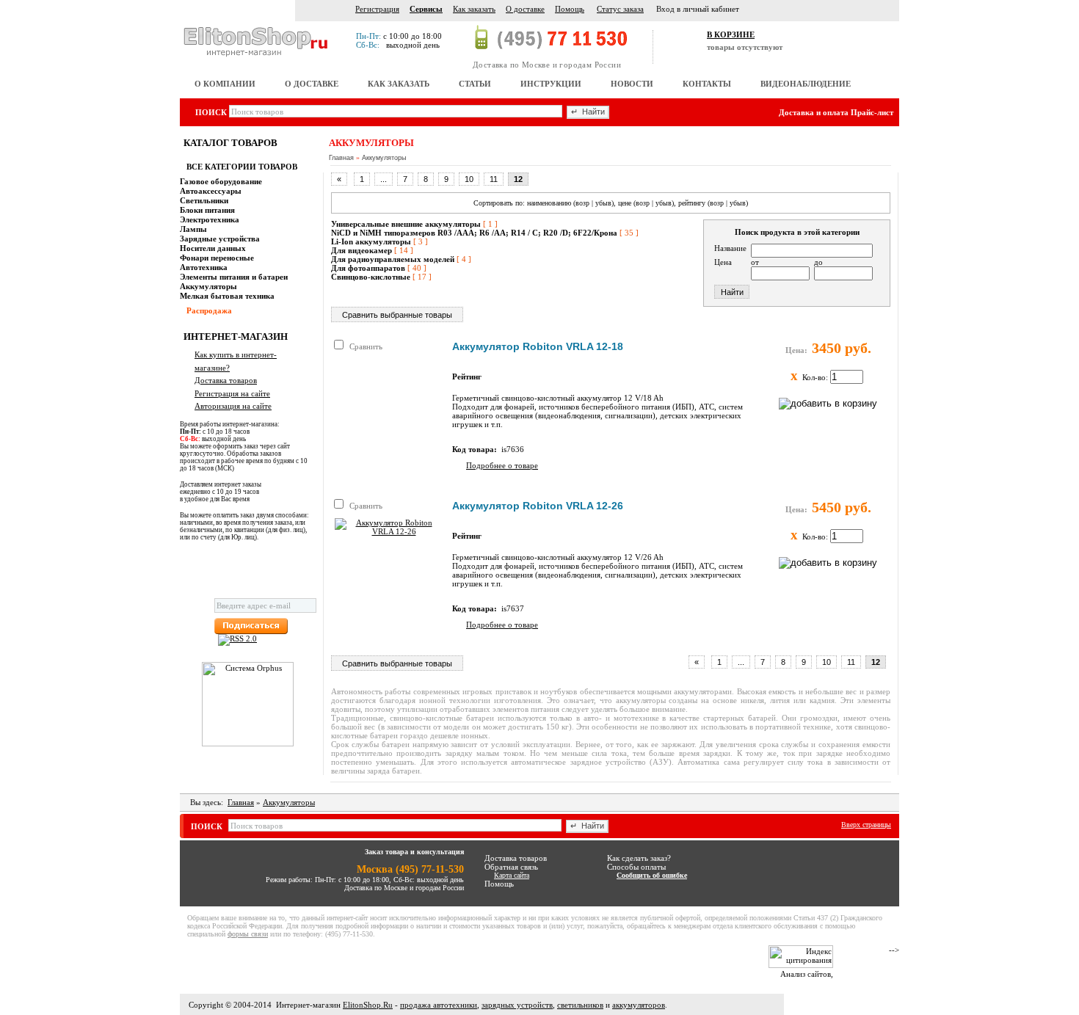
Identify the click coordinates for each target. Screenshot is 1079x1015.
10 (469, 179)
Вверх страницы (866, 825)
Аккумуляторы (384, 157)
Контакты (707, 83)
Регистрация (377, 8)
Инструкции (550, 83)
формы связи (248, 934)
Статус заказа (620, 8)
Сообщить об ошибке (652, 875)
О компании (225, 83)
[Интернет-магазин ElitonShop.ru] (257, 41)
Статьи (475, 83)
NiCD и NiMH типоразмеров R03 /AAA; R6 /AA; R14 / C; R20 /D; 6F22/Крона (474, 232)
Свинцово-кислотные (370, 276)
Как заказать (474, 8)
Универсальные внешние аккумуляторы (406, 223)
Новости (632, 83)
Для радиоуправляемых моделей (392, 259)
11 (494, 179)
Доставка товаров (226, 380)
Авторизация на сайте (233, 405)
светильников (580, 1004)
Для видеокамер (361, 250)
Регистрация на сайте (232, 393)
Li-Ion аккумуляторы (371, 241)
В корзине (731, 34)
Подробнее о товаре (502, 465)
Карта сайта (511, 875)
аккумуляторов (638, 1004)
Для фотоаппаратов (368, 267)
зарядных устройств (517, 1004)
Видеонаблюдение (805, 83)
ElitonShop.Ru (368, 1004)
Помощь (569, 8)
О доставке (525, 8)
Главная (341, 157)
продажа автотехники (438, 1004)
